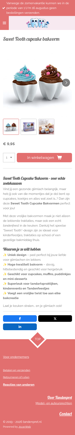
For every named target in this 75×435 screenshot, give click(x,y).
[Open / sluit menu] (4, 23)
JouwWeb (24, 426)
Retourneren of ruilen (16, 377)
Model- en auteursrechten (54, 403)
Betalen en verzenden (16, 370)
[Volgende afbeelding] (66, 83)
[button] (11, 127)
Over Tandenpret (59, 397)
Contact (65, 413)
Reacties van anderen (18, 384)
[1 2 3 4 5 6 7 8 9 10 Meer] (9, 157)
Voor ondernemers (16, 357)
